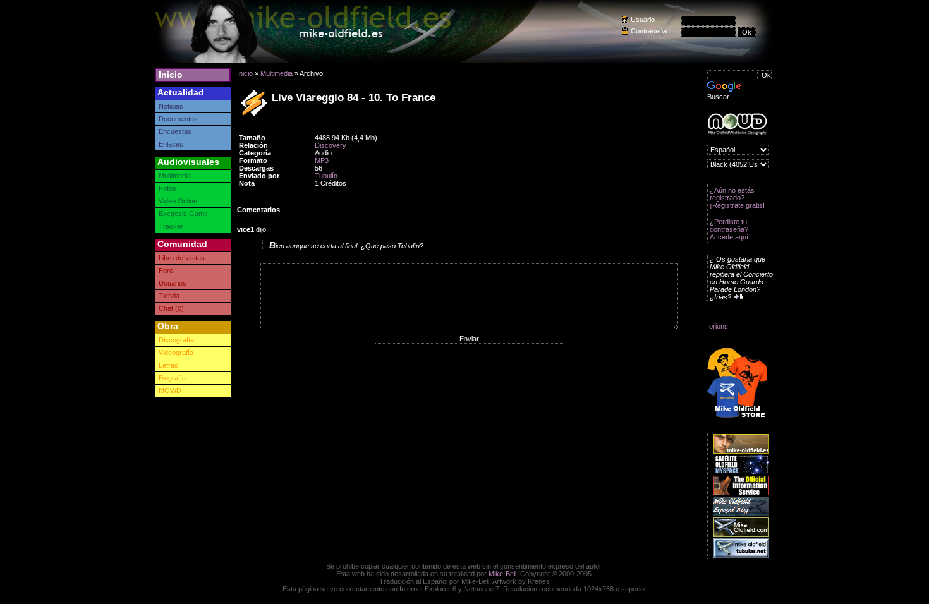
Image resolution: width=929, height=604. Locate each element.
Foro (166, 270)
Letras (168, 365)
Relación (253, 145)
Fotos (167, 188)
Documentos (178, 119)
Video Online (178, 201)
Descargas (256, 168)
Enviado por (259, 175)
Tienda (169, 295)
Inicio (171, 74)
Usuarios (172, 283)
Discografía (176, 340)
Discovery (330, 145)
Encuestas (175, 131)
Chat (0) (171, 308)
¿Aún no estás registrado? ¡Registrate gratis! (737, 197)
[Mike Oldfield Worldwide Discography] (737, 124)
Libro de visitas (182, 258)
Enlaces (171, 144)
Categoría (255, 153)
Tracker (171, 226)
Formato (253, 160)
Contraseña (649, 31)
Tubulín (326, 175)
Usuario (643, 19)
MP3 (322, 160)
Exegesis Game (183, 213)
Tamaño (252, 138)
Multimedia (175, 175)
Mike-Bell (502, 573)
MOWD (170, 390)
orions (718, 326)
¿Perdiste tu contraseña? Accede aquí (729, 229)
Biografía (172, 378)
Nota (247, 183)
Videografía (176, 352)
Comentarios (258, 210)
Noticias (171, 106)
